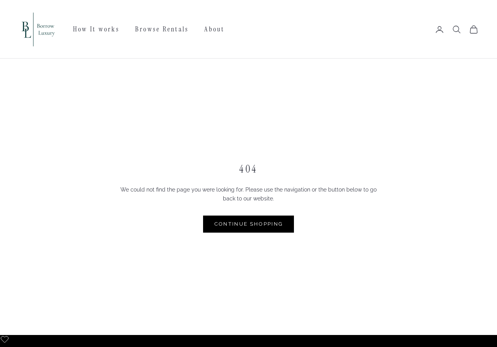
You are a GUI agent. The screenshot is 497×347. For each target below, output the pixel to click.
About (214, 29)
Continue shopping (248, 224)
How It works (96, 29)
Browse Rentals (162, 29)
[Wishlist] (5, 338)
